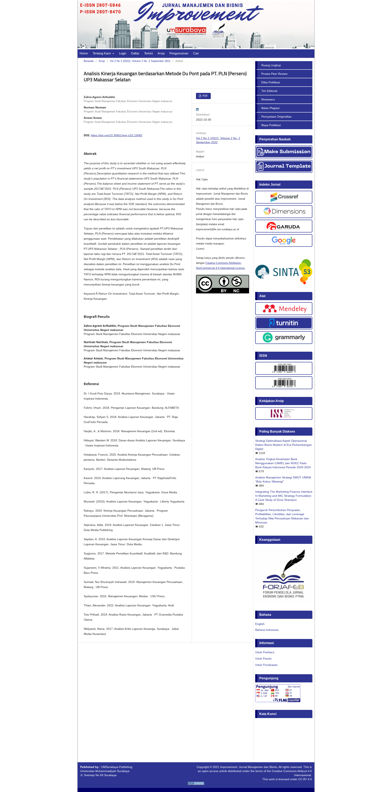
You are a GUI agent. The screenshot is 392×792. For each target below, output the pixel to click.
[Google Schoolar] (283, 245)
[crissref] (283, 202)
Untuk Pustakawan (266, 664)
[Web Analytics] (196, 783)
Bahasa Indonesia (266, 629)
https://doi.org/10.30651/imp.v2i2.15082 (116, 135)
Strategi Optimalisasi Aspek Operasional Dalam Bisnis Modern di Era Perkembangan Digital (283, 445)
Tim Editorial (269, 91)
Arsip (161, 53)
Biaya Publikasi (271, 125)
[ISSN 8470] (283, 388)
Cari (196, 53)
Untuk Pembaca (264, 652)
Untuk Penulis (263, 658)
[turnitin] (283, 328)
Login (122, 53)
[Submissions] (283, 157)
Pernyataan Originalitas (276, 116)
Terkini (148, 53)
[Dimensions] (283, 217)
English (260, 624)
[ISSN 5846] (283, 373)
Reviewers (268, 99)
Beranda (89, 61)
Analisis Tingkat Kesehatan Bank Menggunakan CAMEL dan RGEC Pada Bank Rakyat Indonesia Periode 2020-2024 (283, 463)
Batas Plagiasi (270, 108)
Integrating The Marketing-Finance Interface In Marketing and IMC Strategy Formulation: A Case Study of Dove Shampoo (283, 495)
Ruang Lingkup (271, 65)
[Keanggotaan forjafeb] (283, 602)
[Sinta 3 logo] (283, 283)
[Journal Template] (283, 171)
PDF (205, 95)
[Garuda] (283, 231)
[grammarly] (283, 343)
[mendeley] (283, 314)
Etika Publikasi (270, 82)
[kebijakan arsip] (283, 418)
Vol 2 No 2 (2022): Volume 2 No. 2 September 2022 (140, 61)
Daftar (135, 53)
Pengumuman (178, 53)
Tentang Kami (102, 53)
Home (84, 53)
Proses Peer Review (274, 73)
